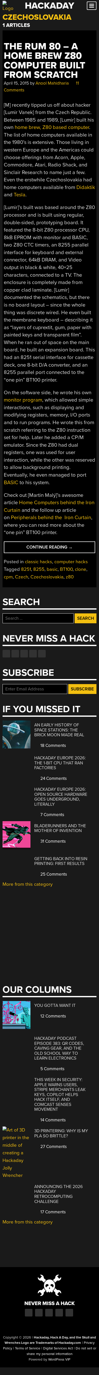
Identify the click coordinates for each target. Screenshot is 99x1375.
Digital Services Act (58, 1348)
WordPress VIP (59, 1360)
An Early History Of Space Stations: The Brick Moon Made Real (59, 730)
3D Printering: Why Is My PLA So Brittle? (61, 1133)
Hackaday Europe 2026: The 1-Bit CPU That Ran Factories (60, 762)
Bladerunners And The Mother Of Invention (60, 828)
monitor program (23, 400)
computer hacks (71, 561)
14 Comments (52, 1120)
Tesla (19, 195)
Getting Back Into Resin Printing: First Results (60, 861)
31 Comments (52, 841)
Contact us (42, 653)
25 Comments (53, 874)
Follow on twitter (15, 653)
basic (52, 569)
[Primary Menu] (91, 6)
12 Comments (52, 1016)
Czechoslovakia (46, 577)
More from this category (28, 884)
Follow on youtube (24, 653)
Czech (21, 577)
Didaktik (85, 187)
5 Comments (51, 1068)
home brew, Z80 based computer (52, 127)
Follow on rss (33, 653)
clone (80, 569)
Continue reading (58, 548)
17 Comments (52, 1212)
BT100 (66, 569)
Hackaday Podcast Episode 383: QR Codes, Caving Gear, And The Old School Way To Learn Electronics (59, 1048)
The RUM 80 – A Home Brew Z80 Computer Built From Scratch (44, 61)
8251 (26, 569)
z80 (70, 577)
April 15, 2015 (16, 83)
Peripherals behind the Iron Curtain (51, 517)
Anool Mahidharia (52, 83)
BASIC (11, 482)
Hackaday (49, 5)
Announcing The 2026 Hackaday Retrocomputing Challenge (58, 1194)
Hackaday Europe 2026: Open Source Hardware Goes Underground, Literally (60, 797)
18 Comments (52, 745)
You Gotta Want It (55, 1005)
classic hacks (38, 561)
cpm (8, 577)
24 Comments (53, 778)
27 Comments (53, 1146)
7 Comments (51, 814)
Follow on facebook (6, 653)
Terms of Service (27, 1348)
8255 (38, 569)
